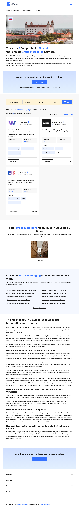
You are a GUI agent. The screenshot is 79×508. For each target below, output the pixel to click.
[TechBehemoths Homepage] (12, 4)
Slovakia (29, 124)
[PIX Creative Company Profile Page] (12, 173)
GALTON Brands (58, 122)
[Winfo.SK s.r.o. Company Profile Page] (12, 123)
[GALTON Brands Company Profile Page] (46, 123)
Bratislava (23, 124)
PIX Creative (23, 172)
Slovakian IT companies (34, 354)
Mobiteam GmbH (45, 504)
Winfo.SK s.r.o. (23, 122)
